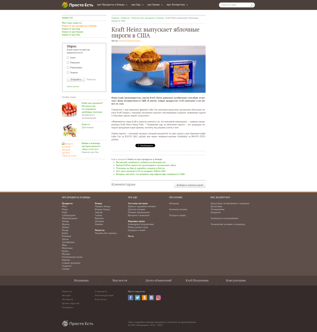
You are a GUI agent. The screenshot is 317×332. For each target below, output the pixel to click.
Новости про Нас (71, 34)
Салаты (98, 215)
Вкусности (120, 280)
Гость (131, 236)
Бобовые (66, 236)
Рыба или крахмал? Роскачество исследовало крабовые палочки (92, 107)
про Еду (136, 4)
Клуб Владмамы (197, 280)
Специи (65, 268)
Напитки (66, 259)
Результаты (91, 79)
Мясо (64, 206)
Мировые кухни (136, 221)
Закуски (99, 212)
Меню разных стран (138, 227)
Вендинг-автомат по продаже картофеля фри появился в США (150, 174)
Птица (65, 209)
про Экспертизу (176, 4)
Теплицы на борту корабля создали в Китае (140, 168)
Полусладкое (76, 67)
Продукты (67, 203)
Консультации (236, 280)
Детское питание (136, 209)
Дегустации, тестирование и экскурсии (230, 203)
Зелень (65, 227)
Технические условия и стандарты (228, 224)
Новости (67, 17)
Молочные (67, 248)
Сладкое (74, 72)
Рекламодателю (104, 295)
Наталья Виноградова (130, 40)
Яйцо (64, 245)
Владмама (81, 280)
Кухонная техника (178, 209)
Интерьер (174, 203)
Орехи (65, 239)
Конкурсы (67, 307)
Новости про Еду (71, 28)
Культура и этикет (137, 230)
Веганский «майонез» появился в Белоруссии (141, 162)
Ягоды (65, 230)
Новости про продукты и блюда (79, 25)
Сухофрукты (68, 242)
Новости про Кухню (72, 31)
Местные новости (72, 22)
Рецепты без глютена (106, 233)
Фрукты (66, 224)
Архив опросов (73, 86)
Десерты (99, 221)
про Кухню (153, 4)
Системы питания (138, 203)
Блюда (98, 203)
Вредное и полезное (138, 215)
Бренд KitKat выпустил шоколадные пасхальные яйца (146, 165)
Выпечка (99, 218)
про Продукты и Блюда (110, 4)
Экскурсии (216, 212)
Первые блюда (102, 206)
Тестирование (218, 209)
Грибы (65, 233)
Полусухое (75, 62)
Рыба (64, 212)
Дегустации (87, 127)
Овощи (65, 221)
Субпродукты (68, 215)
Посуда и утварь (177, 215)
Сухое (73, 57)
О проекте (101, 291)
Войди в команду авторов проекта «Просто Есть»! (91, 146)
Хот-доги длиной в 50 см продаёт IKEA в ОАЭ (140, 171)
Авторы (66, 295)
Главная (115, 17)
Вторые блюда (102, 209)
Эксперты (67, 299)
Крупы (65, 250)
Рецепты (100, 230)
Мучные (66, 253)
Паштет (86, 124)
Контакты (100, 299)
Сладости (66, 265)
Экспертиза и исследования (89, 116)
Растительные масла (72, 256)
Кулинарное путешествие (141, 224)
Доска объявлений (158, 280)
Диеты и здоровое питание (142, 206)
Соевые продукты (71, 262)
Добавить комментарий (190, 185)
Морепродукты (69, 218)
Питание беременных (139, 212)
